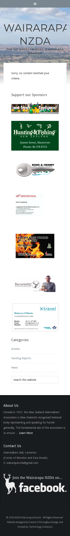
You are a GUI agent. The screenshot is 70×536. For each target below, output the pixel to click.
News (14, 367)
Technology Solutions (40, 527)
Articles (15, 348)
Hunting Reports (21, 358)
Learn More (26, 433)
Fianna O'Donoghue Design (43, 522)
